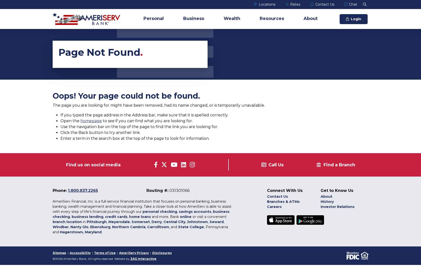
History (327, 201)
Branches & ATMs (283, 201)
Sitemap (59, 253)
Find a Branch (339, 165)
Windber (61, 227)
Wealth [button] (232, 18)
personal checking (160, 211)
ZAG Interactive (143, 259)
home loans (140, 217)
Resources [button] (272, 18)
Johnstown (197, 222)
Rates (295, 4)
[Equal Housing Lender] (364, 255)
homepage (91, 121)
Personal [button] (154, 18)
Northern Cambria (128, 227)
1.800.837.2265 (83, 190)
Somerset (141, 222)
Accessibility (80, 253)
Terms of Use (105, 253)
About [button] (311, 18)
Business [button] (193, 18)
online (185, 217)
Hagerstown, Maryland (81, 232)
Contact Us (324, 4)
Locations (267, 4)
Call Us (276, 165)
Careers (274, 207)
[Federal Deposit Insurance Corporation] (352, 255)
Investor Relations (337, 207)
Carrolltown (158, 227)
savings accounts (195, 211)
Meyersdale (119, 222)
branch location (67, 222)
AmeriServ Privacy (134, 253)
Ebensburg (100, 227)
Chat (353, 4)
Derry (157, 222)
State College (191, 227)
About (326, 196)
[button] (364, 4)
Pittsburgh (97, 222)
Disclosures (162, 253)
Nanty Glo (79, 227)
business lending (87, 217)
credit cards (116, 217)
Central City (174, 222)
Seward (217, 222)
